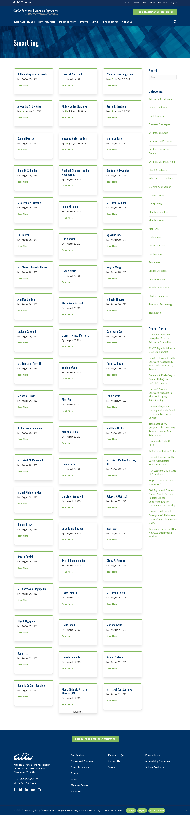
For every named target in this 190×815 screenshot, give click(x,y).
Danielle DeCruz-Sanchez (31, 685)
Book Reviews (156, 115)
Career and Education (82, 761)
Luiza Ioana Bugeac (72, 528)
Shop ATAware (149, 2)
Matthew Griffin (115, 428)
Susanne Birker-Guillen (74, 138)
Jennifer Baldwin (26, 299)
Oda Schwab (69, 239)
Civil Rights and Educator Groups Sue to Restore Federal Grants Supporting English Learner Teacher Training (162, 498)
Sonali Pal (22, 653)
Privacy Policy (152, 755)
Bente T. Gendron (116, 106)
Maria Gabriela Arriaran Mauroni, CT (75, 691)
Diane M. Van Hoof (72, 74)
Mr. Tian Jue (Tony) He (29, 363)
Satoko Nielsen (114, 657)
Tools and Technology (160, 304)
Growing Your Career (160, 186)
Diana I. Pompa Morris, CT (76, 335)
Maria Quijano (114, 138)
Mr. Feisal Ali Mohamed (30, 460)
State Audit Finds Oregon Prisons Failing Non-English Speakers (162, 379)
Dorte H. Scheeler (27, 170)
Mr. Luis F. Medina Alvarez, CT (121, 462)
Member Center (110, 22)
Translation (155, 312)
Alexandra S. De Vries (29, 106)
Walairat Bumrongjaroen (120, 74)
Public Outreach (157, 245)
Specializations (157, 279)
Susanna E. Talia (26, 396)
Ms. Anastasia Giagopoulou (32, 589)
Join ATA (126, 2)
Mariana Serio (114, 625)
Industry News (156, 195)
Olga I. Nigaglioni (26, 621)
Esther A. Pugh (114, 363)
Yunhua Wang (69, 367)
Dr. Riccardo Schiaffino (30, 428)
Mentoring (154, 228)
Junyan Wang (113, 267)
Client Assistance (24, 22)
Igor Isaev (112, 528)
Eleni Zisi (66, 399)
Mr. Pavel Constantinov (119, 689)
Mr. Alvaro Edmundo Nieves (32, 267)
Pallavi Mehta (69, 592)
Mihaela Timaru (115, 299)
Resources (154, 262)
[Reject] (186, 810)
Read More (22, 85)
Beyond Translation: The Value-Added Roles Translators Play (162, 461)
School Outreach (158, 270)
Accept (130, 810)
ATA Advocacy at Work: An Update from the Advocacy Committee (161, 338)
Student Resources (159, 296)
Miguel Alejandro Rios (29, 492)
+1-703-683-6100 (29, 779)
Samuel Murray (25, 138)
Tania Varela (113, 396)
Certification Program (160, 141)
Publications (155, 254)
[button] (155, 12)
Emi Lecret (23, 235)
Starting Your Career (159, 287)
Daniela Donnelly (71, 657)
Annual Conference (159, 107)
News (95, 22)
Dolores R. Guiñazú (116, 496)
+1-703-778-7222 (26, 782)
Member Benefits (158, 212)
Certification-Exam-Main (162, 161)
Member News (157, 220)
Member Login (116, 755)
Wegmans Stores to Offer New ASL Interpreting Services (162, 532)
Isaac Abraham (70, 206)
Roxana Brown (25, 524)
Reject (142, 810)
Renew (136, 2)
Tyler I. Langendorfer (73, 560)
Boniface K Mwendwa (118, 170)
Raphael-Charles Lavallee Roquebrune (76, 172)
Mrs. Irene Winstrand (29, 202)
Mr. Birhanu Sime (115, 592)
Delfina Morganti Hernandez (33, 74)
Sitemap (112, 767)
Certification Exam (158, 132)
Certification (46, 22)
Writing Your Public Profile (162, 450)
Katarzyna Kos (114, 331)
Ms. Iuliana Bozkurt (72, 303)
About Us (127, 22)
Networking (155, 237)
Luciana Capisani (26, 331)
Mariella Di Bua (70, 432)
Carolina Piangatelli (72, 496)
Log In (174, 2)
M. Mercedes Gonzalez (74, 106)
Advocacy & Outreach (160, 99)
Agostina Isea (114, 235)
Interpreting (155, 203)
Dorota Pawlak (25, 556)
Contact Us (163, 2)
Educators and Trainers (161, 178)
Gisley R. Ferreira (115, 560)
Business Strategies (159, 124)
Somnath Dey (69, 464)
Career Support (67, 22)
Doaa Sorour (69, 271)
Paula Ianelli (68, 625)
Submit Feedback (154, 767)
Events (84, 22)
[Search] (175, 21)
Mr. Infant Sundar (116, 202)
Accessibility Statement (158, 761)
